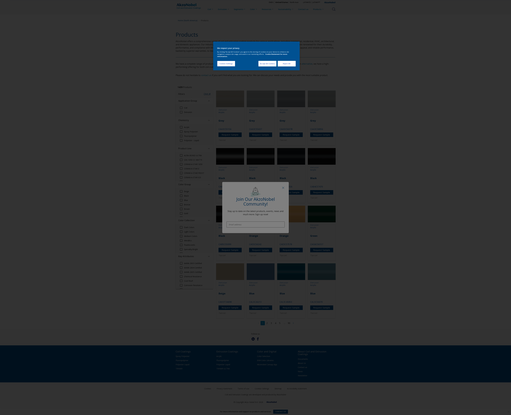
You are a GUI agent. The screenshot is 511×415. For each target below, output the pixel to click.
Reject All (286, 64)
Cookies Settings (226, 64)
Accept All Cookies (267, 64)
